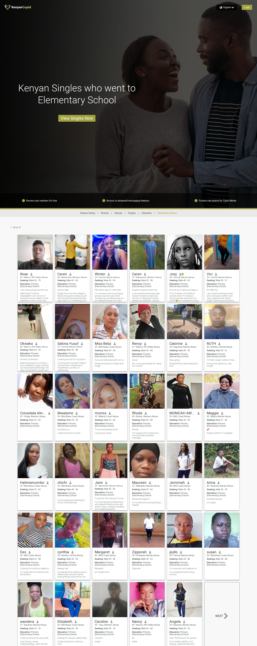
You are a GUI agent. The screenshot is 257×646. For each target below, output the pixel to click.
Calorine (176, 344)
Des (23, 552)
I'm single (211, 502)
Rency (137, 344)
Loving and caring (103, 433)
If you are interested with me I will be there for (110, 360)
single (97, 641)
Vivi (210, 274)
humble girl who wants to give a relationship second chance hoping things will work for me (72, 574)
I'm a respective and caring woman (181, 573)
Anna (211, 483)
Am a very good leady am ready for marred (146, 364)
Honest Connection (29, 359)
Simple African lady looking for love (183, 364)
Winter (100, 274)
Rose (24, 274)
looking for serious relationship (72, 638)
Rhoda (137, 413)
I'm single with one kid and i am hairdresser (34, 573)
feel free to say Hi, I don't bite (108, 290)
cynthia (63, 552)
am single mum (102, 572)
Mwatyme (65, 413)
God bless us (63, 429)
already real (62, 568)
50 (133, 638)
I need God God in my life (68, 433)
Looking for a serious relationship (35, 568)
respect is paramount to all (144, 290)
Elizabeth (64, 622)
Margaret (102, 552)
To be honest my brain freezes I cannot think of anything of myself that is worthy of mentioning (71, 366)
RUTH (211, 344)
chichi (62, 483)
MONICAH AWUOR (182, 413)
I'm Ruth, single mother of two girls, (222, 360)
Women (105, 213)
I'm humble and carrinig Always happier (146, 503)
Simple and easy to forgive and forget (109, 364)
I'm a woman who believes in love (184, 568)
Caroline (101, 622)
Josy (173, 274)
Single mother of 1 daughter (220, 433)
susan (211, 552)
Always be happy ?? (141, 499)
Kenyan (118, 213)
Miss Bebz (103, 344)
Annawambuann (214, 499)
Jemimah (177, 483)
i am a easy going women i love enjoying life (35, 290)
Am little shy (212, 290)
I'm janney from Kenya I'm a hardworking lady (110, 498)
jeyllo (173, 552)
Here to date (63, 290)
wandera (27, 622)
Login (247, 7)
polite (134, 641)
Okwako (26, 344)
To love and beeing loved (106, 429)
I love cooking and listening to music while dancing (71, 501)
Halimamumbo (32, 483)
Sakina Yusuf (68, 344)
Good (134, 360)
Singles (132, 213)
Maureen (139, 483)
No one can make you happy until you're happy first (184, 290)
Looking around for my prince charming (72, 359)
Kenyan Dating (87, 213)
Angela (175, 622)
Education (147, 213)
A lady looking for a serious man (70, 642)
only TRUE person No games (182, 638)
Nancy (137, 622)
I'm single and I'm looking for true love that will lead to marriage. (145, 435)
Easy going (174, 360)
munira (100, 413)
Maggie (213, 413)
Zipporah (139, 552)
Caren (62, 274)
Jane (99, 483)
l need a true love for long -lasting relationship (35, 638)
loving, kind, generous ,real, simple (219, 364)
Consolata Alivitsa (33, 413)
